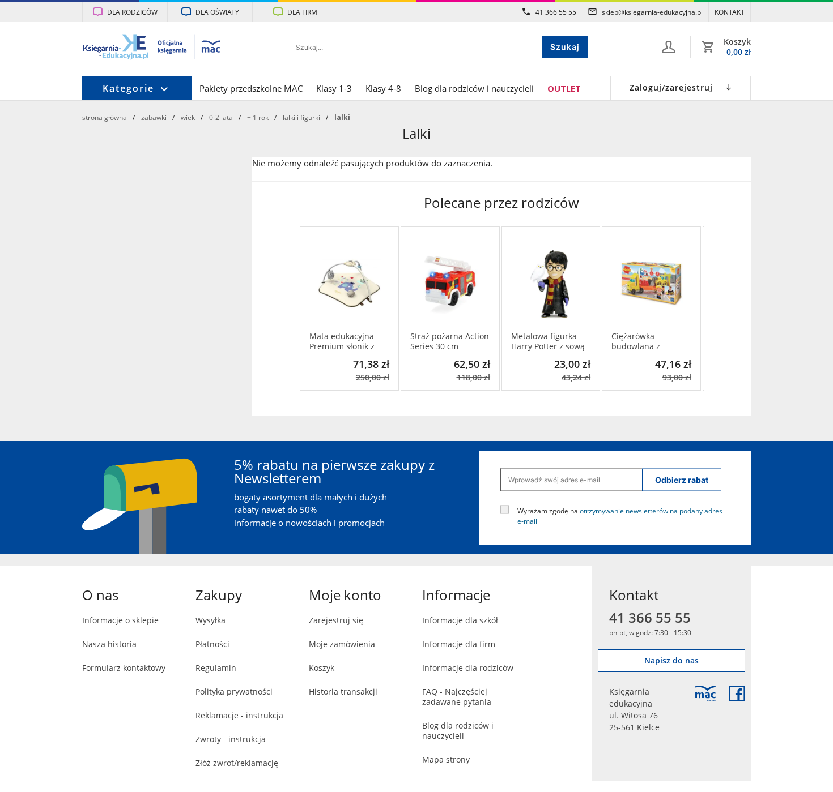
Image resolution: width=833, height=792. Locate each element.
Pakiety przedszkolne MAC (251, 88)
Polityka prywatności (234, 691)
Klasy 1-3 (334, 88)
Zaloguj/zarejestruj (671, 87)
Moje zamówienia (342, 644)
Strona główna (104, 117)
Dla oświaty (217, 11)
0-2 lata (221, 117)
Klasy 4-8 (383, 88)
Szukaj (565, 47)
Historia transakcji (343, 691)
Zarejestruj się (336, 620)
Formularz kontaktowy (123, 667)
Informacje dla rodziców (467, 667)
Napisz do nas (671, 660)
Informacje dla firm (458, 644)
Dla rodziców (132, 11)
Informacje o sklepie (120, 620)
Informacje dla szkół (460, 620)
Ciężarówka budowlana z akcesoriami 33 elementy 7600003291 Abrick (647, 341)
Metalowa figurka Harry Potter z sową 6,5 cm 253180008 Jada (548, 341)
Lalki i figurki (301, 117)
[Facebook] (737, 693)
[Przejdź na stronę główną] (152, 48)
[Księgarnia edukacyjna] (705, 693)
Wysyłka (211, 620)
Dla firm (302, 11)
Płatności (213, 644)
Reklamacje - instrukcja (239, 715)
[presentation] (307, 308)
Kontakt (730, 11)
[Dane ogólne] (668, 47)
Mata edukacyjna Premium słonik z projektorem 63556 (345, 341)
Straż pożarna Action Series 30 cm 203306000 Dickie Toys (449, 341)
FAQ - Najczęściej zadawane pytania (456, 696)
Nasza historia (109, 644)
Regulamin (216, 667)
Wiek (188, 117)
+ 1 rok (258, 117)
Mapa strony (446, 759)
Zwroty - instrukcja (231, 739)
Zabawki (154, 117)
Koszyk (321, 667)
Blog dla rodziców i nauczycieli (474, 88)
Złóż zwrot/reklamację (237, 762)
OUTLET (564, 88)
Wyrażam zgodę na (619, 515)
